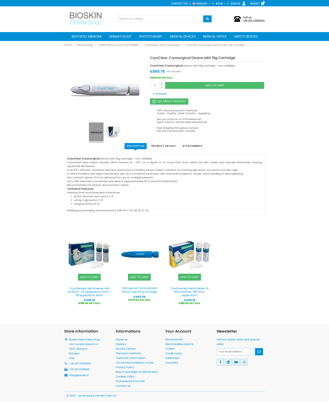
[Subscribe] (259, 351)
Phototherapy (150, 36)
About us (121, 339)
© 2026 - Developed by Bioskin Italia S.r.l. (92, 395)
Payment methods (128, 353)
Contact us (179, 3)
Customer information (131, 358)
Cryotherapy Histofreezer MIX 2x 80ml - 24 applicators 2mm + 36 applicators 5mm (89, 291)
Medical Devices (183, 36)
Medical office (215, 36)
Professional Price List (130, 381)
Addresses (172, 358)
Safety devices (246, 36)
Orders (170, 349)
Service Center (126, 349)
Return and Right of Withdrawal (137, 372)
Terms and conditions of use (135, 363)
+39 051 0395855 (254, 21)
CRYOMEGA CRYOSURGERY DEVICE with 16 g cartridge (139, 290)
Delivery (121, 344)
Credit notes (173, 353)
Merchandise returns (179, 344)
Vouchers (171, 363)
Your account (178, 331)
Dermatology (120, 36)
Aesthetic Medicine (86, 36)
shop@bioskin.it (79, 375)
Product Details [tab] (163, 146)
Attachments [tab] (192, 146)
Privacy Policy (125, 367)
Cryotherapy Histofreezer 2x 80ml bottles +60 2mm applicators (189, 291)
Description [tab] (135, 146)
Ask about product (169, 101)
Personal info (174, 339)
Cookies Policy (125, 377)
